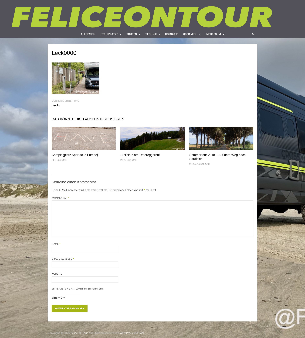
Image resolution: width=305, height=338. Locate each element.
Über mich (190, 34)
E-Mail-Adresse (63, 258)
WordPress (126, 333)
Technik (151, 34)
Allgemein (88, 34)
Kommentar (60, 197)
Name (56, 243)
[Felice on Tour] (142, 17)
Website (57, 273)
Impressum (213, 34)
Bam (141, 333)
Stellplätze (109, 34)
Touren (131, 34)
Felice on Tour (79, 333)
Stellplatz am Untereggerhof (140, 155)
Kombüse (171, 34)
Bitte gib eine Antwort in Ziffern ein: (78, 288)
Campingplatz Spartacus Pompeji (75, 155)
